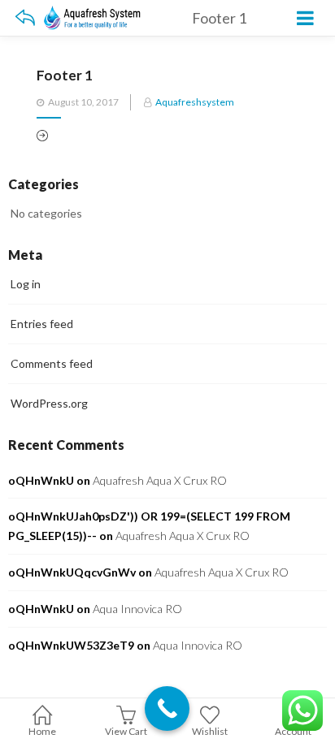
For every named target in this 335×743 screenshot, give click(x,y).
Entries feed (42, 323)
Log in (26, 284)
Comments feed (52, 363)
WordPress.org (49, 403)
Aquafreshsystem (194, 102)
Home (42, 731)
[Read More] (42, 136)
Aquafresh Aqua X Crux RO (160, 480)
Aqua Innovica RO (137, 609)
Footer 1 (65, 75)
